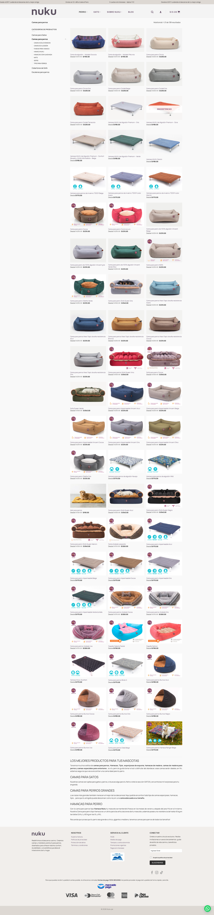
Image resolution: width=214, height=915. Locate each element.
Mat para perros (76, 510)
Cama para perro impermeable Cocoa (122, 578)
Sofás (36, 60)
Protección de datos (78, 842)
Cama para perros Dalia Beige (119, 748)
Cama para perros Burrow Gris (119, 714)
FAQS (112, 837)
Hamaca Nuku (39, 52)
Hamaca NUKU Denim (154, 159)
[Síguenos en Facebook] (152, 873)
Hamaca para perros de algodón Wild (160, 476)
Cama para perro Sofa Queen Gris (120, 301)
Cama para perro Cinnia (155, 55)
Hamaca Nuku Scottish (78, 680)
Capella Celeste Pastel (116, 646)
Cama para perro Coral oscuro (119, 229)
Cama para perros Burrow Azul (157, 680)
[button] (160, 11)
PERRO (82, 12)
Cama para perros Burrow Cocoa (82, 714)
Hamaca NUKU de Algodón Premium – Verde (124, 156)
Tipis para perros (40, 63)
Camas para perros (40, 39)
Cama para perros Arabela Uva (81, 646)
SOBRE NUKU (114, 12)
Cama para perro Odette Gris (80, 476)
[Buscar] (152, 11)
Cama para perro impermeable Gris (159, 578)
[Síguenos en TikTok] (161, 873)
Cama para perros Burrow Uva (81, 748)
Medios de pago (115, 840)
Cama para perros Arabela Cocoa (120, 612)
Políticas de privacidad (79, 840)
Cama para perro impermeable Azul (159, 544)
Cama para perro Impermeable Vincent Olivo (162, 442)
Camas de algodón (41, 46)
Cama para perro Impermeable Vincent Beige (162, 408)
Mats (36, 57)
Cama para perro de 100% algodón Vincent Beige (162, 230)
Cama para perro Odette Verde (81, 301)
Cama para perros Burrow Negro (158, 714)
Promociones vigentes (118, 845)
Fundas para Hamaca (41, 49)
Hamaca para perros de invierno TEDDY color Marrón (162, 194)
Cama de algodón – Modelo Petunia (121, 55)
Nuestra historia (77, 837)
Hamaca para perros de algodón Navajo (122, 476)
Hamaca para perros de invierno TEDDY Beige (86, 193)
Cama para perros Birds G (117, 680)
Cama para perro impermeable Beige (83, 578)
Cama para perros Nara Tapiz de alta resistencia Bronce (125, 338)
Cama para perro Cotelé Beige (119, 88)
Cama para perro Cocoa (79, 229)
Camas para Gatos (39, 35)
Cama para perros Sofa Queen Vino (121, 372)
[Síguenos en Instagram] (156, 873)
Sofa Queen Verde (76, 408)
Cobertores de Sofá (39, 68)
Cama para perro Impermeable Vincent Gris (124, 442)
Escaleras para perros (40, 72)
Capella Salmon (152, 646)
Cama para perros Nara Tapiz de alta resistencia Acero (164, 302)
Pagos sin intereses (117, 848)
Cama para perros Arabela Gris (157, 612)
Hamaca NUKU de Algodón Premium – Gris (123, 122)
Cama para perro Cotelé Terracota (82, 122)
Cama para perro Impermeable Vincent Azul (124, 408)
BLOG (131, 12)
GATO (96, 12)
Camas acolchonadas (42, 43)
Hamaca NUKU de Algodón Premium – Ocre (162, 122)
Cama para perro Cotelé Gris (156, 88)
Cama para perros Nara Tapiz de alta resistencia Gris (87, 373)
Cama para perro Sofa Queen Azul (120, 510)
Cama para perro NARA (154, 265)
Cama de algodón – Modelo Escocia (83, 55)
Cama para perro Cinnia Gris (80, 88)
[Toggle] (65, 39)
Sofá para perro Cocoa (154, 372)
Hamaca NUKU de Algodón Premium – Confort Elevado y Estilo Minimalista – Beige (87, 157)
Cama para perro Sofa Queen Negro (159, 510)
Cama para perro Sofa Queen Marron (83, 544)
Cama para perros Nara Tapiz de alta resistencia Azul (87, 338)
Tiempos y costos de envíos (120, 842)
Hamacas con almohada (43, 55)
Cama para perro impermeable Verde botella (86, 612)
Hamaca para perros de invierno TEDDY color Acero (124, 194)
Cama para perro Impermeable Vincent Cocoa (87, 442)
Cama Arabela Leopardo (117, 544)
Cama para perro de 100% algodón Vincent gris (87, 265)
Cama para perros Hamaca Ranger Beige (161, 748)
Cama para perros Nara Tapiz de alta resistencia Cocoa (164, 338)
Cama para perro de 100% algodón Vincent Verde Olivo (124, 266)
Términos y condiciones (79, 845)
